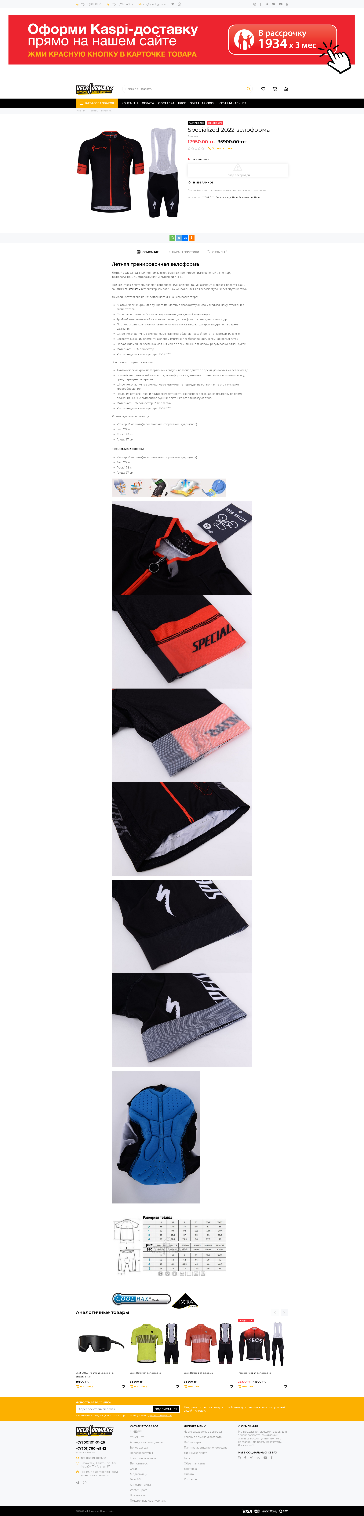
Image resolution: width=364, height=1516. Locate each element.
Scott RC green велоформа (146, 1372)
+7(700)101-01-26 (90, 4)
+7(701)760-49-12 (121, 4)
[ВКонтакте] (185, 238)
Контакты (130, 103)
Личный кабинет (195, 1453)
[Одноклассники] (192, 238)
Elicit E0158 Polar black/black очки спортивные (95, 1374)
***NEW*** (136, 1431)
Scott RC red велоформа (198, 1372)
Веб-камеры (192, 1442)
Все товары (246, 197)
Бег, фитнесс (139, 1463)
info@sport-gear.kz (154, 4)
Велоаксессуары (141, 1453)
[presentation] (275, 1312)
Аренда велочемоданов (146, 1442)
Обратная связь (203, 103)
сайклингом (132, 289)
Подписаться (166, 1409)
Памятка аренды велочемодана (205, 1447)
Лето (235, 197)
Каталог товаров (99, 103)
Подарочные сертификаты (148, 1500)
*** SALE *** (208, 197)
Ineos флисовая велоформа (254, 1372)
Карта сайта (107, 1511)
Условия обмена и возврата (203, 1437)
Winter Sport (138, 1490)
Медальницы (138, 1474)
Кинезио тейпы (140, 1484)
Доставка (166, 103)
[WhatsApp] (172, 238)
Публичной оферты (160, 1415)
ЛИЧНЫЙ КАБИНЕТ (232, 103)
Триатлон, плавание (143, 1458)
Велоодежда (223, 197)
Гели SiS (135, 1479)
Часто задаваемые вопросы (203, 1431)
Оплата (148, 103)
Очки (133, 1469)
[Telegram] (179, 238)
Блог (182, 103)
